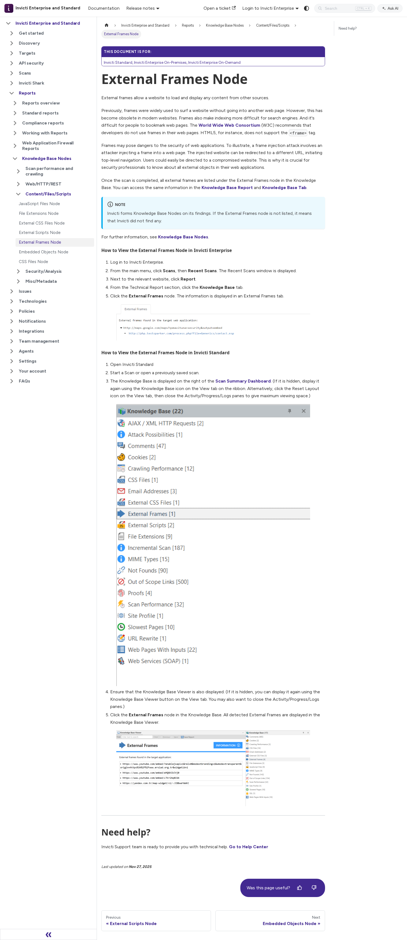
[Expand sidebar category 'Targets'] (12, 53)
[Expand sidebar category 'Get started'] (12, 33)
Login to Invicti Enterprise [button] (268, 8)
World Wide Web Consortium (229, 125)
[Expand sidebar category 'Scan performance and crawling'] (18, 171)
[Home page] (106, 25)
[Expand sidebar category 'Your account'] (12, 371)
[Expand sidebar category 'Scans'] (12, 73)
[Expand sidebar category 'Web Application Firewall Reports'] (15, 146)
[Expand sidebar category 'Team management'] (12, 341)
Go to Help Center (248, 846)
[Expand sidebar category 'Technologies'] (12, 301)
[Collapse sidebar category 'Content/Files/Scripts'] (18, 194)
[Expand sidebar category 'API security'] (12, 63)
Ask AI (393, 8)
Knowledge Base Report (227, 187)
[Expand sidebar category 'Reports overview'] (15, 103)
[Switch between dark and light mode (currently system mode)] (306, 8)
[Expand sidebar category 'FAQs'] (12, 381)
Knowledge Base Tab (284, 187)
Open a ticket (217, 8)
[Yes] (300, 888)
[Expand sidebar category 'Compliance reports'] (15, 123)
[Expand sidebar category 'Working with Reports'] (15, 133)
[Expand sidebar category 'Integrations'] (12, 331)
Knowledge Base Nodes (183, 237)
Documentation (104, 8)
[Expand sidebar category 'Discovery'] (12, 43)
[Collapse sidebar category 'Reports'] (12, 93)
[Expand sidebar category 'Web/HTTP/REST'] (18, 184)
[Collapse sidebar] (48, 934)
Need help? (348, 28)
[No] (314, 888)
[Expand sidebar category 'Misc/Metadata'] (18, 281)
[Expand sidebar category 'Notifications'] (12, 321)
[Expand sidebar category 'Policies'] (12, 311)
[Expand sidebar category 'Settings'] (12, 361)
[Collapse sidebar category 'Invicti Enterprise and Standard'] (8, 23)
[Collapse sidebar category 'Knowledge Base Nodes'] (15, 158)
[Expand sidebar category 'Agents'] (12, 351)
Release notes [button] (140, 8)
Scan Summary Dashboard (243, 381)
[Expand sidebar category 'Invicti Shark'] (12, 83)
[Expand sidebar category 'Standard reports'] (15, 113)
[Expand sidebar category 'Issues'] (12, 291)
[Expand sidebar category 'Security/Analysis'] (18, 271)
